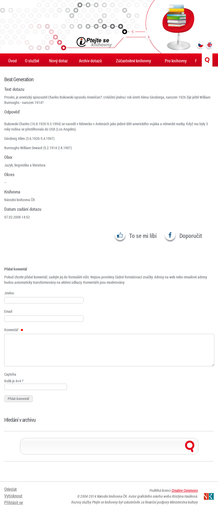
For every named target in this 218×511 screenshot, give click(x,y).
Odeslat (10, 489)
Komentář (11, 329)
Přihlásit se (13, 502)
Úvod (12, 60)
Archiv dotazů (90, 60)
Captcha (10, 374)
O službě (32, 60)
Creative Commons (184, 490)
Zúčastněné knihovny (133, 60)
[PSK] (109, 26)
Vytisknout (13, 495)
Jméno (9, 292)
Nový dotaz (58, 60)
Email (8, 311)
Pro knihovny (176, 60)
